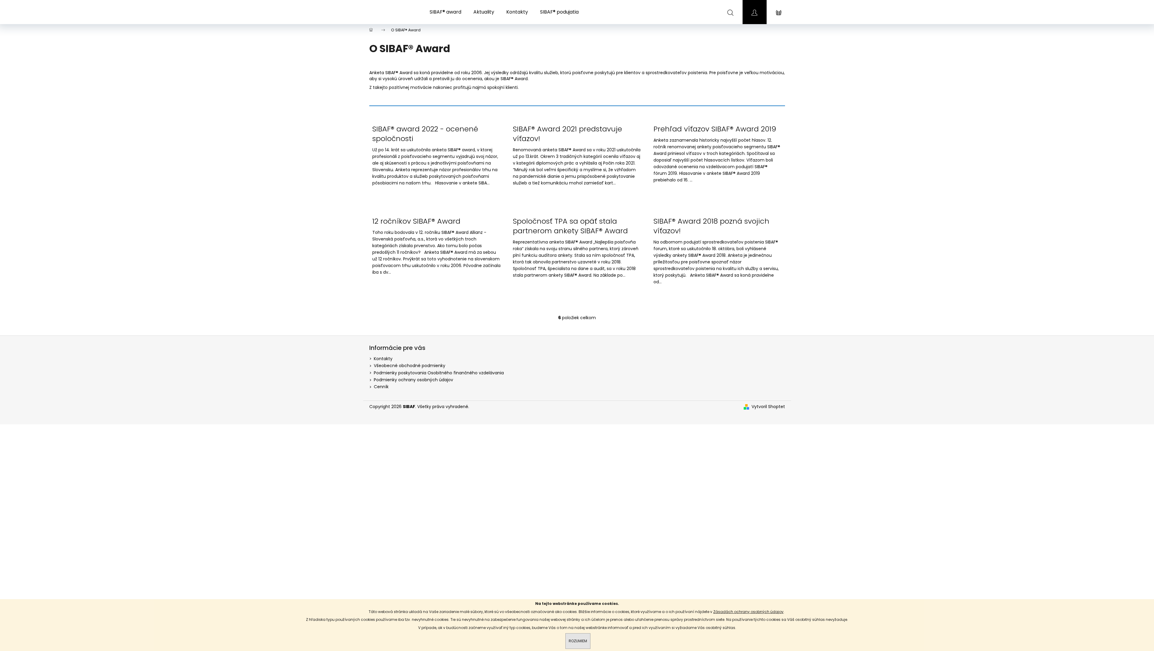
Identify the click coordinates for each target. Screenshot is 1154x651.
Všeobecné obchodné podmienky (409, 366)
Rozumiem (578, 640)
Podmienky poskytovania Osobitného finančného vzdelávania (439, 373)
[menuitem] (445, 12)
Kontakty (383, 359)
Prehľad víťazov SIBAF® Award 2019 (714, 129)
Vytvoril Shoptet (768, 407)
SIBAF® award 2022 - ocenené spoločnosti (425, 133)
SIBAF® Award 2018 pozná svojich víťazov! (711, 226)
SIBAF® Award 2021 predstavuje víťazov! (567, 133)
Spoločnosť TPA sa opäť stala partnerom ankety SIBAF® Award (570, 226)
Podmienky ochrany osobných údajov (413, 380)
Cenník (381, 387)
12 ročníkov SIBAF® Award (416, 221)
